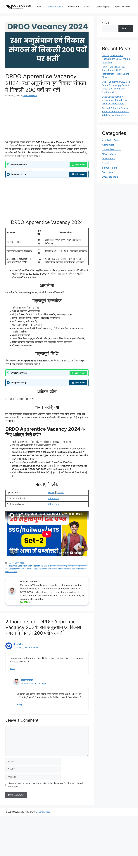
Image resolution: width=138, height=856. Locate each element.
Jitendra (18, 644)
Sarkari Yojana (102, 6)
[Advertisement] (47, 120)
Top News (107, 172)
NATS (60, 492)
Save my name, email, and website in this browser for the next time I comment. (45, 785)
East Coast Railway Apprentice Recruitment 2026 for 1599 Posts (114, 100)
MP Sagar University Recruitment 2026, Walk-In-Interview (117, 59)
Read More (25, 602)
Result (87, 6)
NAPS (51, 492)
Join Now (80, 164)
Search (106, 23)
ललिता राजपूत (27, 680)
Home (38, 6)
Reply (12, 668)
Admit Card (73, 6)
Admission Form (122, 6)
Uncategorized (110, 177)
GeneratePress (43, 812)
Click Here (53, 498)
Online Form (108, 158)
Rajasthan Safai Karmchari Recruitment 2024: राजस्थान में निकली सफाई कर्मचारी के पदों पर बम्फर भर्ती (47, 566)
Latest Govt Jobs (55, 6)
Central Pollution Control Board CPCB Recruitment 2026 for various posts (115, 111)
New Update (109, 154)
